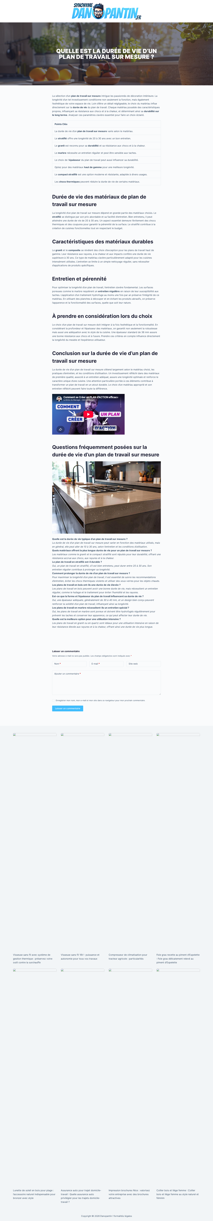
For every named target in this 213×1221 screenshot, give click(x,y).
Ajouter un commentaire (67, 673)
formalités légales (123, 1216)
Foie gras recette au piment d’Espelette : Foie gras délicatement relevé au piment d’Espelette (178, 958)
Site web (133, 663)
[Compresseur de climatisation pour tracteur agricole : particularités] (130, 841)
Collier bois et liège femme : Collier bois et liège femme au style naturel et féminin (177, 1194)
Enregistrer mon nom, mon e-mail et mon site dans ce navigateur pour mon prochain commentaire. (100, 700)
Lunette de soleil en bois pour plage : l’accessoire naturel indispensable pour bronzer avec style (34, 1194)
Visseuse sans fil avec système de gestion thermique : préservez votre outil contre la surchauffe (32, 958)
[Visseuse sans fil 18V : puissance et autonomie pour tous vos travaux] (82, 841)
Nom (57, 663)
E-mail (96, 663)
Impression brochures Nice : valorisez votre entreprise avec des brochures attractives (129, 1194)
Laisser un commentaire (67, 708)
